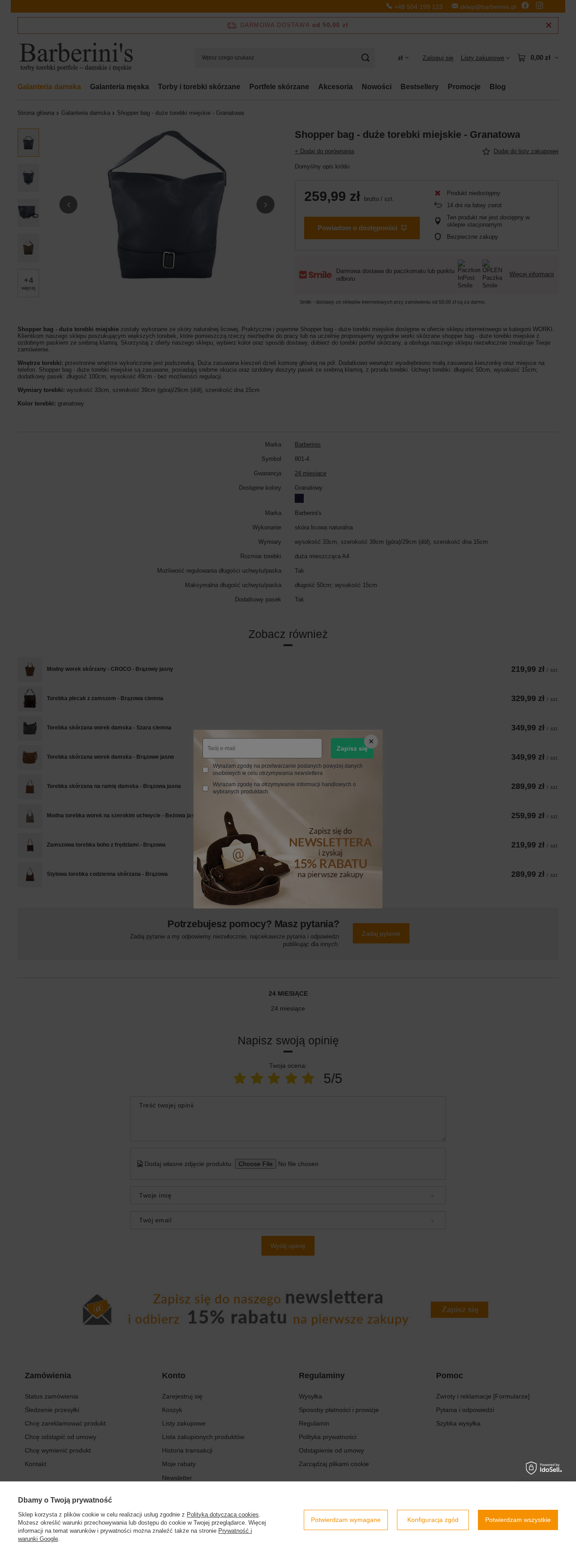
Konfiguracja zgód (433, 1519)
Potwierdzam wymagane (346, 1519)
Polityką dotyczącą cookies (223, 1514)
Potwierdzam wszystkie (518, 1519)
